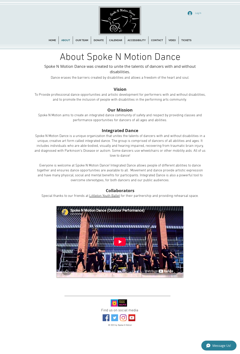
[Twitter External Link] (114, 317)
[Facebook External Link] (106, 317)
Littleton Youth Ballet (104, 196)
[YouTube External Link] (131, 317)
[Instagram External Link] (123, 317)
